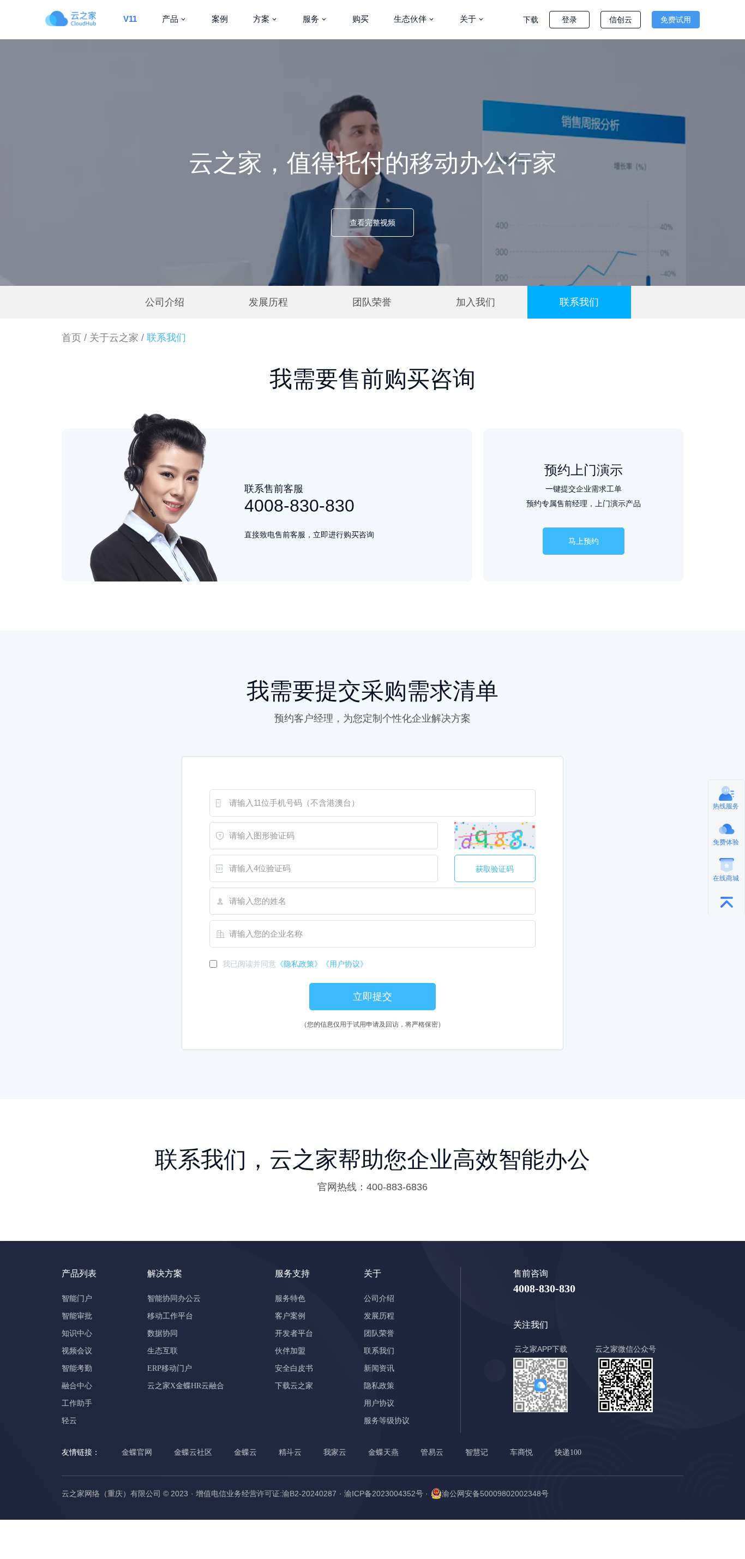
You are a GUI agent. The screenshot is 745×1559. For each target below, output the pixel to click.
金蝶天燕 (383, 1452)
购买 (360, 18)
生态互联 (162, 1351)
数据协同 (162, 1333)
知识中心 (77, 1333)
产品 (170, 18)
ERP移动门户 (169, 1368)
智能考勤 (77, 1368)
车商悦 (521, 1452)
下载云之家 (294, 1386)
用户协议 (379, 1403)
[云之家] (78, 18)
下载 (530, 19)
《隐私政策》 (299, 964)
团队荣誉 (372, 302)
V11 (130, 18)
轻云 (69, 1421)
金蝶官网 (137, 1452)
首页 (71, 337)
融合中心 (77, 1386)
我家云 (334, 1452)
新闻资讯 (379, 1368)
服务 (311, 18)
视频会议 (77, 1351)
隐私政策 (379, 1386)
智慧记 (476, 1452)
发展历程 (268, 302)
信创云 (620, 19)
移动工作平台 (170, 1316)
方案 (261, 18)
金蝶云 (245, 1452)
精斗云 (290, 1452)
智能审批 (77, 1316)
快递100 (568, 1452)
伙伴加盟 (290, 1351)
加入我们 (475, 302)
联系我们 (579, 302)
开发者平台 (294, 1333)
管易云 (431, 1452)
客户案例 (290, 1316)
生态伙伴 (410, 18)
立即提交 (372, 996)
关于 (468, 18)
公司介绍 (164, 302)
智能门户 (77, 1298)
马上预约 (583, 541)
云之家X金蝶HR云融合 (185, 1386)
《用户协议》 (345, 964)
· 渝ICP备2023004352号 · (383, 1493)
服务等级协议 (387, 1421)
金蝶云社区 (193, 1452)
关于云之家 (114, 337)
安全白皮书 (294, 1368)
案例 (220, 18)
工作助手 (77, 1403)
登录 (569, 19)
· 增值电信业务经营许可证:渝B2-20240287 (264, 1493)
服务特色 (290, 1298)
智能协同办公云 (174, 1298)
